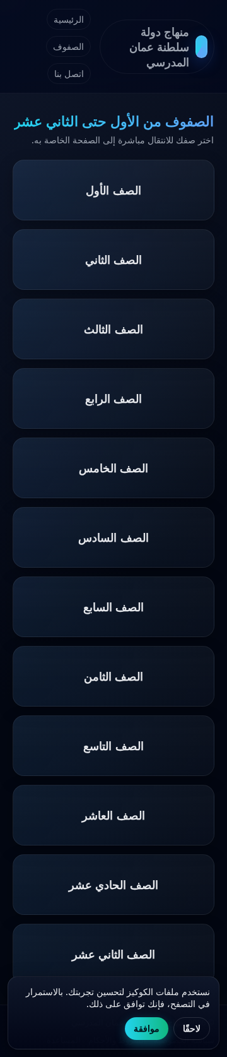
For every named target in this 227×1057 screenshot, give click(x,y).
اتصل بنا (69, 74)
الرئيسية (69, 19)
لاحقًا (192, 1029)
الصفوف (68, 46)
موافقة (147, 1029)
